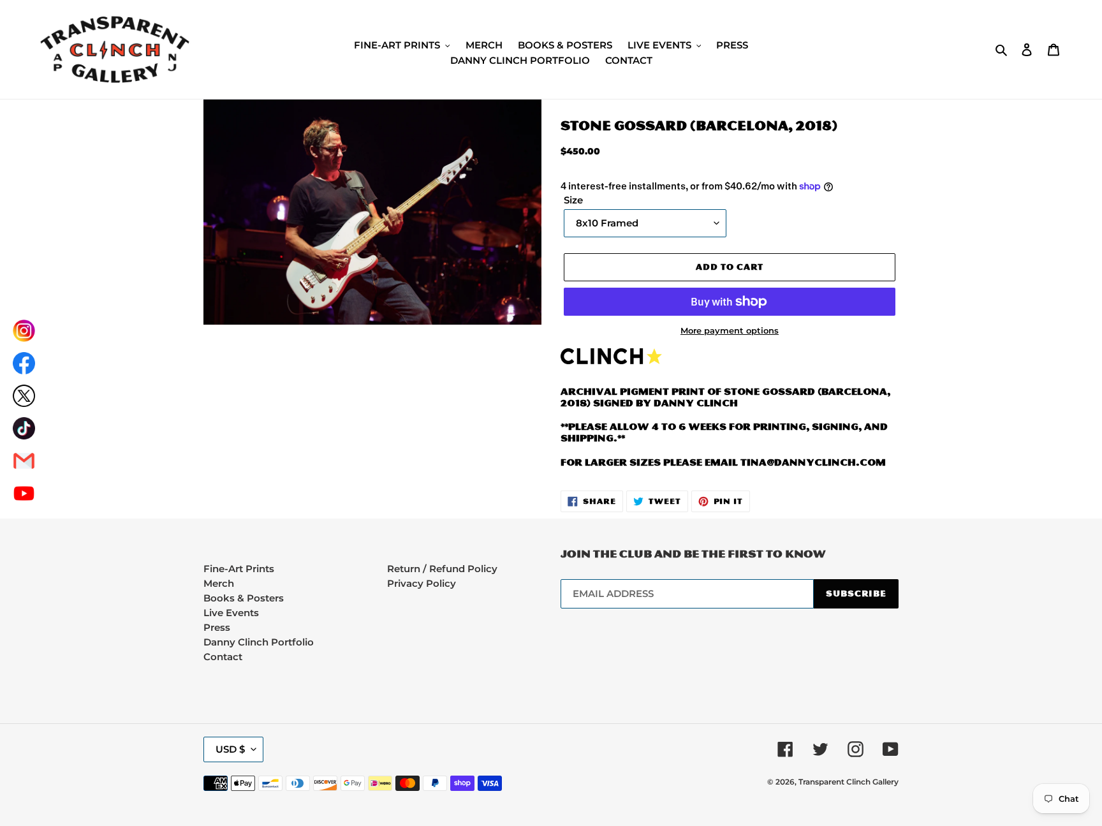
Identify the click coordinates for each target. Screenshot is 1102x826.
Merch (218, 583)
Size (573, 200)
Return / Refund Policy (442, 569)
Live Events (231, 613)
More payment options (729, 331)
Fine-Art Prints (238, 569)
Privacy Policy (421, 583)
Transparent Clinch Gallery (848, 781)
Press (216, 627)
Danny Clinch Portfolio (258, 642)
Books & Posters (243, 598)
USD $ (230, 749)
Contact (222, 657)
